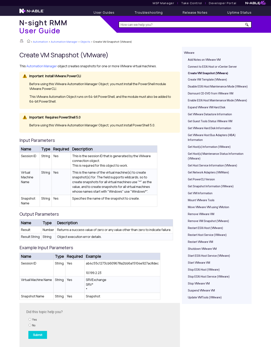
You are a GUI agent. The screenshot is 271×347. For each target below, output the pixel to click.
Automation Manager (64, 41)
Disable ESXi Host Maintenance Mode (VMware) (218, 86)
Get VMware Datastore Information (210, 114)
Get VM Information (200, 193)
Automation (40, 41)
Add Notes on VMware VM (204, 59)
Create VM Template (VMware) (207, 79)
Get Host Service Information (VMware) (212, 165)
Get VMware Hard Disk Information (209, 128)
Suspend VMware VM (201, 290)
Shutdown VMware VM (202, 248)
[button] (247, 24)
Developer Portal (222, 3)
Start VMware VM (199, 262)
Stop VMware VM (199, 283)
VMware (189, 52)
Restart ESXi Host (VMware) (205, 228)
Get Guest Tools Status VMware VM (210, 121)
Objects (85, 41)
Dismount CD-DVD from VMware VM (210, 93)
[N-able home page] (31, 13)
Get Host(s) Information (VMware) (209, 146)
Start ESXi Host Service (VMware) (209, 255)
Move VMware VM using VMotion (208, 207)
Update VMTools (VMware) (205, 297)
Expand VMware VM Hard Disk (206, 107)
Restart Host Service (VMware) (207, 234)
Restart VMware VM (200, 241)
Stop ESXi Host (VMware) (204, 269)
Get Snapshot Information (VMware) (211, 186)
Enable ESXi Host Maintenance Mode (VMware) (217, 100)
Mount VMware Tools (201, 200)
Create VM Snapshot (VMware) (208, 73)
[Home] (28, 41)
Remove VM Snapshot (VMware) (208, 221)
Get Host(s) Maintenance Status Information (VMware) (215, 156)
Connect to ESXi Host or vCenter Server (212, 66)
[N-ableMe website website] (255, 4)
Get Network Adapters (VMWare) (208, 172)
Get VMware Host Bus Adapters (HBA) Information (211, 137)
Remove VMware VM (201, 214)
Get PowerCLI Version (201, 179)
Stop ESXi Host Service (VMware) (209, 276)
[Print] (21, 41)
